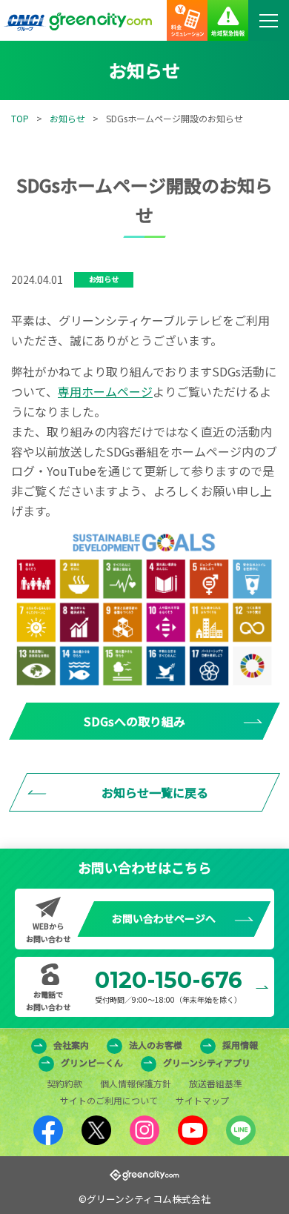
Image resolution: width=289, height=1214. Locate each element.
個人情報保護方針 (135, 1083)
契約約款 (64, 1083)
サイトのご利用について (109, 1100)
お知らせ (67, 118)
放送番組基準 (215, 1083)
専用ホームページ (105, 391)
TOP (20, 118)
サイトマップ (202, 1100)
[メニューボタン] (268, 20)
